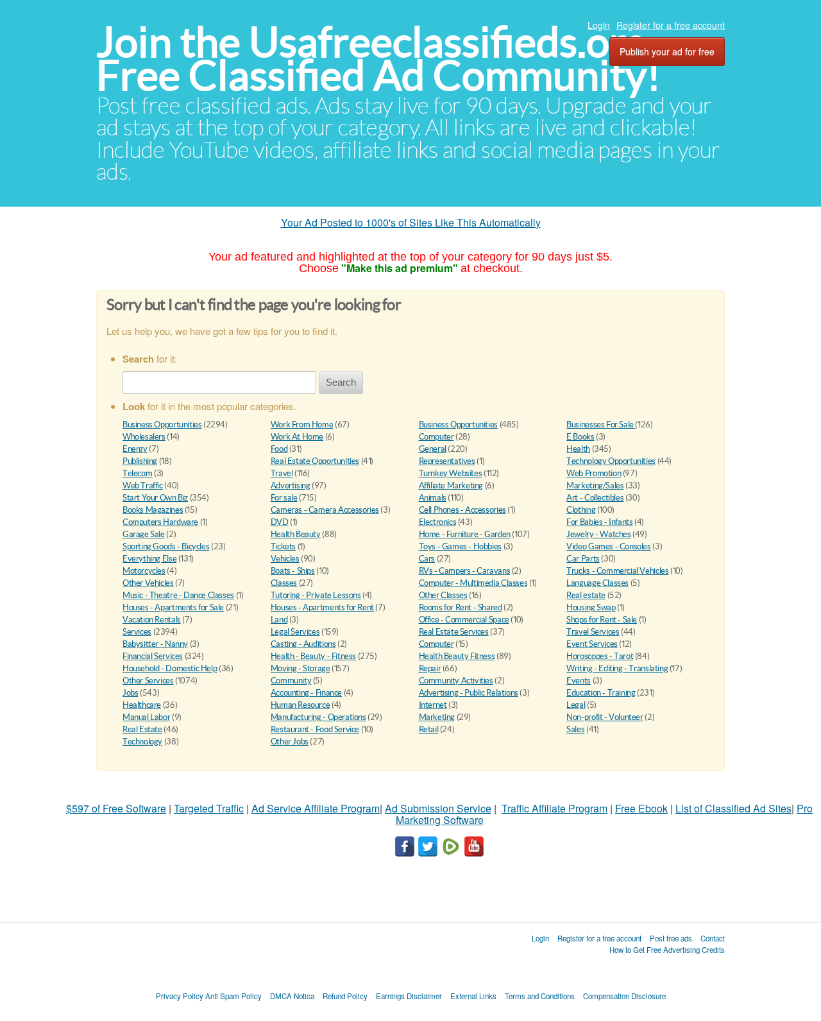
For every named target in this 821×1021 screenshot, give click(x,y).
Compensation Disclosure (624, 996)
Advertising (290, 485)
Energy (135, 449)
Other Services (148, 680)
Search (341, 382)
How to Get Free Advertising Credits (667, 950)
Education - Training (600, 693)
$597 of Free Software (116, 808)
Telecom (137, 473)
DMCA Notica (292, 996)
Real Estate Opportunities (315, 461)
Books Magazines (153, 510)
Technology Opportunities (611, 461)
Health (578, 449)
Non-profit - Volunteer (604, 717)
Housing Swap (590, 607)
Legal (575, 705)
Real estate (585, 595)
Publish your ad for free (667, 51)
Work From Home (302, 424)
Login (599, 25)
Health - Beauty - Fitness (313, 656)
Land (279, 619)
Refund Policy (345, 996)
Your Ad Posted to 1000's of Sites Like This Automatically (411, 222)
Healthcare (142, 705)
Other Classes (443, 595)
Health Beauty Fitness (457, 656)
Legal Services (295, 632)
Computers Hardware (160, 522)
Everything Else (149, 558)
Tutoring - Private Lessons (316, 595)
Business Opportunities (162, 424)
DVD (280, 522)
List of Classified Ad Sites (733, 808)
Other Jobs (290, 741)
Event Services (592, 644)
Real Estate (142, 729)
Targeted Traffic (209, 808)
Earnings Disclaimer (409, 996)
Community (291, 680)
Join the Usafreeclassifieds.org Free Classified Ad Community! (378, 59)
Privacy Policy (179, 996)
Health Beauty (296, 534)
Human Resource (300, 705)
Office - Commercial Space (464, 619)
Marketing (437, 717)
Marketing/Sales (594, 485)
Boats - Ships (293, 571)
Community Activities (456, 680)
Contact (712, 938)
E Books (580, 437)
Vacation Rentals (152, 619)
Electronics (438, 522)
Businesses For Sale (600, 424)
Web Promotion (593, 473)
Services (137, 632)
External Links (473, 996)
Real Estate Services (454, 632)
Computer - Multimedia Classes (473, 583)
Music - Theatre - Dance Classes (178, 595)
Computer (436, 437)
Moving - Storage (300, 668)
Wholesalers (144, 437)
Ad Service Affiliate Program (315, 808)
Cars (427, 558)
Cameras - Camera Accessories (325, 510)
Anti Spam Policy (233, 996)
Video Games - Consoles (608, 546)
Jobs (130, 693)
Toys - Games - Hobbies (460, 546)
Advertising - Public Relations (468, 693)
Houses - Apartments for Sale (173, 607)
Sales (575, 729)
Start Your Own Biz (155, 497)
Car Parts (583, 558)
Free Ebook (641, 808)
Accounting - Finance (306, 693)
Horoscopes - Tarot (599, 656)
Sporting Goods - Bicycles (166, 546)
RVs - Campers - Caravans (465, 571)
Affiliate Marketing (451, 485)
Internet (433, 705)
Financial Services (153, 656)
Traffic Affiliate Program (554, 808)
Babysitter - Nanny (155, 644)
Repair (430, 668)
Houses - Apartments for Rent (322, 607)
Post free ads (671, 938)
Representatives (447, 461)
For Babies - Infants (599, 522)
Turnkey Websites (450, 473)
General (432, 449)
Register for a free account (670, 25)
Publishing (140, 461)
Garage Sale (144, 534)
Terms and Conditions (540, 996)
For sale (284, 497)
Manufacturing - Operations (318, 717)
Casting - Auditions (303, 644)
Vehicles (285, 558)
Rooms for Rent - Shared (460, 607)
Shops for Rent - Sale (601, 619)
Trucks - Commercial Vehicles (617, 571)
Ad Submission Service (438, 808)
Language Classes (597, 583)
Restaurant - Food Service (315, 729)
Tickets (283, 546)
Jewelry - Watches (598, 534)
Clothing (580, 510)
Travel (282, 473)
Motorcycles (144, 571)
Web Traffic (143, 485)
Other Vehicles (148, 583)
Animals (432, 497)
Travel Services (592, 632)
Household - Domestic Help (170, 668)
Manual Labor (146, 717)
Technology (142, 741)
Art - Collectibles (594, 497)
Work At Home (297, 437)
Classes (284, 583)
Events (578, 680)
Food (279, 449)
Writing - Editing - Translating (617, 668)
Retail (429, 729)
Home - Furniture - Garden (465, 534)
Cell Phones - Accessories (462, 510)
